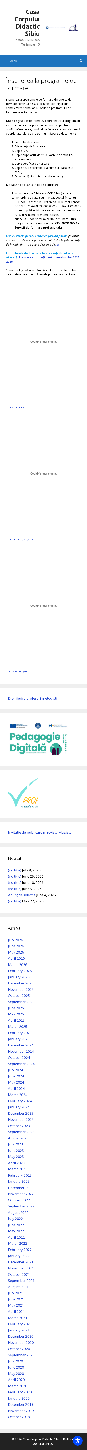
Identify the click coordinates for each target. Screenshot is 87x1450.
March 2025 (17, 1026)
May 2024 (16, 1082)
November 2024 (21, 1051)
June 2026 (16, 946)
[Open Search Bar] (81, 61)
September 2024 (21, 1063)
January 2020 (19, 1398)
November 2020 (21, 1342)
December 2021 (20, 1262)
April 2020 (16, 1379)
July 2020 (15, 1361)
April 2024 (16, 1088)
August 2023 (18, 1138)
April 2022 (16, 1237)
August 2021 (18, 1286)
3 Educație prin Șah (16, 671)
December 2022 (20, 1187)
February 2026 (20, 970)
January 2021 (19, 1330)
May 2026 (16, 952)
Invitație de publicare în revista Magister (40, 832)
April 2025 (16, 1020)
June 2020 (16, 1367)
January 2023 (19, 1181)
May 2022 (16, 1231)
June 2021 (16, 1299)
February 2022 (20, 1249)
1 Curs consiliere (15, 407)
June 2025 (16, 1008)
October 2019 (19, 1416)
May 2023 (16, 1156)
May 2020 (16, 1373)
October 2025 (19, 995)
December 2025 (20, 983)
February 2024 (20, 1101)
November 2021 (21, 1268)
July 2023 (15, 1144)
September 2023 (21, 1131)
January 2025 (19, 1039)
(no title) (14, 870)
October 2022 (19, 1200)
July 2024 (15, 1069)
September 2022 (21, 1206)
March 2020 (17, 1386)
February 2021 (20, 1324)
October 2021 (19, 1274)
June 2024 (16, 1076)
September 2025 (21, 1001)
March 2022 (17, 1243)
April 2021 (16, 1311)
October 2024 (19, 1057)
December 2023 (20, 1113)
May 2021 (16, 1305)
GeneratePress (43, 1443)
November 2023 (21, 1119)
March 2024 (17, 1094)
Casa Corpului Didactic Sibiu (27, 23)
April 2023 (16, 1163)
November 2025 (21, 989)
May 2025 (16, 1014)
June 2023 (16, 1150)
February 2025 (20, 1032)
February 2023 (20, 1175)
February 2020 (20, 1392)
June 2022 (16, 1224)
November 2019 (21, 1410)
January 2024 (19, 1107)
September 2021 (21, 1280)
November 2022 (21, 1193)
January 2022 (19, 1255)
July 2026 (15, 939)
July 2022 (15, 1218)
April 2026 (16, 958)
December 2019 (20, 1404)
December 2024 (20, 1045)
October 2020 (19, 1348)
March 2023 (17, 1169)
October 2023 (19, 1125)
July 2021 (15, 1293)
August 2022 (18, 1212)
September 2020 (21, 1354)
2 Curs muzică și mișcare (19, 539)
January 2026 (19, 977)
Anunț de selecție (21, 895)
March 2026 (17, 964)
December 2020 (20, 1336)
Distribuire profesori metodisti (32, 698)
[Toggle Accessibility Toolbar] (77, 1440)
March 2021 (17, 1317)
